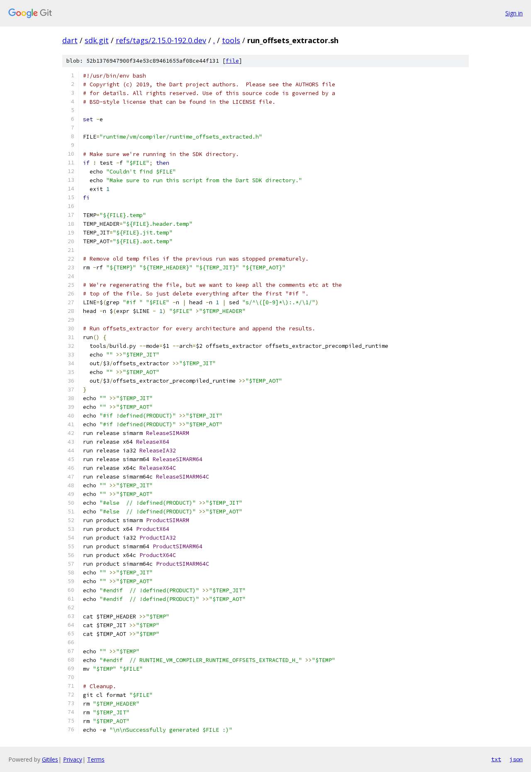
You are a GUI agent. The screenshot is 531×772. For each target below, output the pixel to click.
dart (70, 40)
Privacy (72, 759)
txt (496, 759)
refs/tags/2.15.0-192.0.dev (161, 40)
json (516, 759)
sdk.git (97, 40)
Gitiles (50, 759)
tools (231, 40)
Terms (96, 759)
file (232, 60)
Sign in (514, 13)
